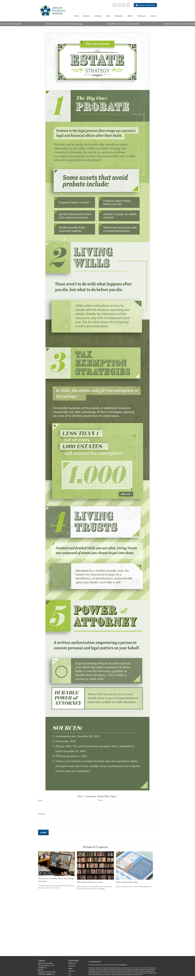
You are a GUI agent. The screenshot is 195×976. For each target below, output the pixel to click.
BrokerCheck (123, 964)
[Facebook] (128, 5)
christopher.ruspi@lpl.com (46, 974)
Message (41, 814)
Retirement (71, 963)
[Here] (32, 24)
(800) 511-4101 (50, 965)
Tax (69, 973)
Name (40, 800)
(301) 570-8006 (48, 963)
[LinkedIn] (119, 5)
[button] (77, 16)
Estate (70, 968)
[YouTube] (124, 5)
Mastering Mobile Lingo (127, 882)
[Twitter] (114, 5)
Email (101, 800)
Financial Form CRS (96, 961)
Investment (71, 966)
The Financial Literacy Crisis (90, 882)
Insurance (71, 971)
